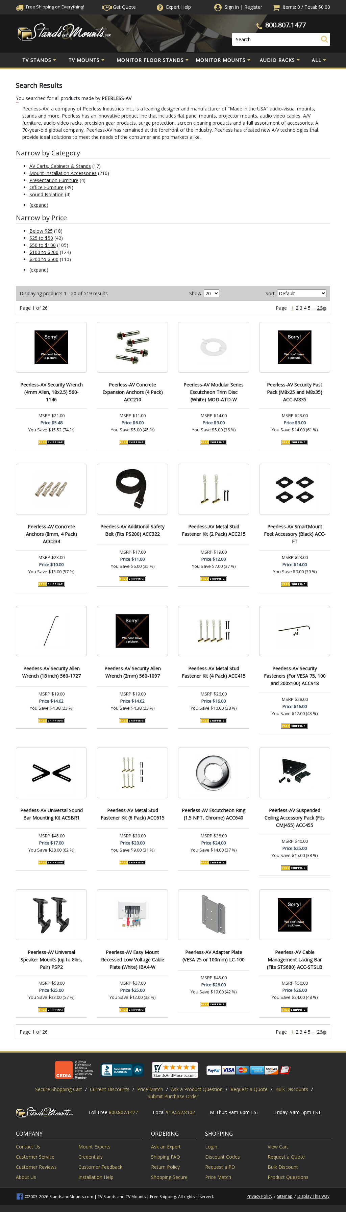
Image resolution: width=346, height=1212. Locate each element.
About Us (26, 1177)
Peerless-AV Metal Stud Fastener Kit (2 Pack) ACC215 (214, 530)
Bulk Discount (283, 1167)
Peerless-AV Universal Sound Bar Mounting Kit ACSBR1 (51, 814)
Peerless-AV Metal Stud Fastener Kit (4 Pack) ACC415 (214, 672)
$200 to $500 (43, 259)
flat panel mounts (196, 115)
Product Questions (288, 1177)
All (316, 60)
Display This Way (313, 1196)
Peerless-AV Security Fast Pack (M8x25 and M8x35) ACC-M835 (294, 392)
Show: (195, 293)
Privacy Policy (259, 1196)
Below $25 (41, 231)
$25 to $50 (41, 238)
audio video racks (63, 123)
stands (29, 115)
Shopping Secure (169, 1177)
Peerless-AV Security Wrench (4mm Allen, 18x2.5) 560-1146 (51, 392)
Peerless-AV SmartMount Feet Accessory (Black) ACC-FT (295, 534)
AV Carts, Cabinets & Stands (60, 166)
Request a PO (220, 1167)
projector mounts (238, 115)
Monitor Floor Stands (150, 60)
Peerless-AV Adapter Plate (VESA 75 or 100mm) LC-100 (213, 956)
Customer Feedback (100, 1167)
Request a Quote (249, 1089)
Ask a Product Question (197, 1089)
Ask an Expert (166, 1146)
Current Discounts (109, 1089)
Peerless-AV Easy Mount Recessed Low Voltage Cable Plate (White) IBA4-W (132, 959)
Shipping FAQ (165, 1157)
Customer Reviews (36, 1167)
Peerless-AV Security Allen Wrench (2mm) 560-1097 (132, 672)
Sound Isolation (46, 194)
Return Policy (165, 1167)
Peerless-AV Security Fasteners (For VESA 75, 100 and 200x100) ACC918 (295, 675)
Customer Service (35, 1157)
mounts (305, 108)
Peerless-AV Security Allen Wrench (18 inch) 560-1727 (51, 672)
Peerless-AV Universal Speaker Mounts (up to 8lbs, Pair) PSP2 (51, 959)
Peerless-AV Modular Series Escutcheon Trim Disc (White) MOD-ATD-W (213, 392)
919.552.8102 (180, 1112)
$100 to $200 (43, 252)
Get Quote (124, 7)
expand (39, 205)
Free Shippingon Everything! (54, 7)
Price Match (150, 1089)
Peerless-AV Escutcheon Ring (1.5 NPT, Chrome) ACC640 (213, 814)
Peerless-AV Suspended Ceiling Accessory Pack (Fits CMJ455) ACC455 (295, 817)
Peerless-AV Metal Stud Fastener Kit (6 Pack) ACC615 (133, 814)
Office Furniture (46, 187)
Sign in (232, 7)
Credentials (90, 1157)
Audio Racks (277, 60)
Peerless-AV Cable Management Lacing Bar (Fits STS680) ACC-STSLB (294, 959)
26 (319, 308)
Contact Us (28, 1146)
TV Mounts (84, 60)
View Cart (278, 1146)
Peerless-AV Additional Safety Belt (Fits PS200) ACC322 (132, 530)
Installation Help (96, 1177)
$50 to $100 (42, 245)
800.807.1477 (285, 24)
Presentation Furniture (53, 180)
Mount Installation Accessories (63, 173)
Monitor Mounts (221, 60)
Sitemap (285, 1196)
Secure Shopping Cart (58, 1089)
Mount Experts (94, 1146)
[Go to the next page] (324, 308)
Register (253, 7)
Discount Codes (222, 1157)
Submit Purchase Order (173, 1096)
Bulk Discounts (291, 1089)
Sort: (271, 293)
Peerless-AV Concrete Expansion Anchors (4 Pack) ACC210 (132, 392)
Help (178, 7)
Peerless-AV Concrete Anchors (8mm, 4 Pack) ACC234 (51, 534)
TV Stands (36, 60)
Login (211, 1146)
